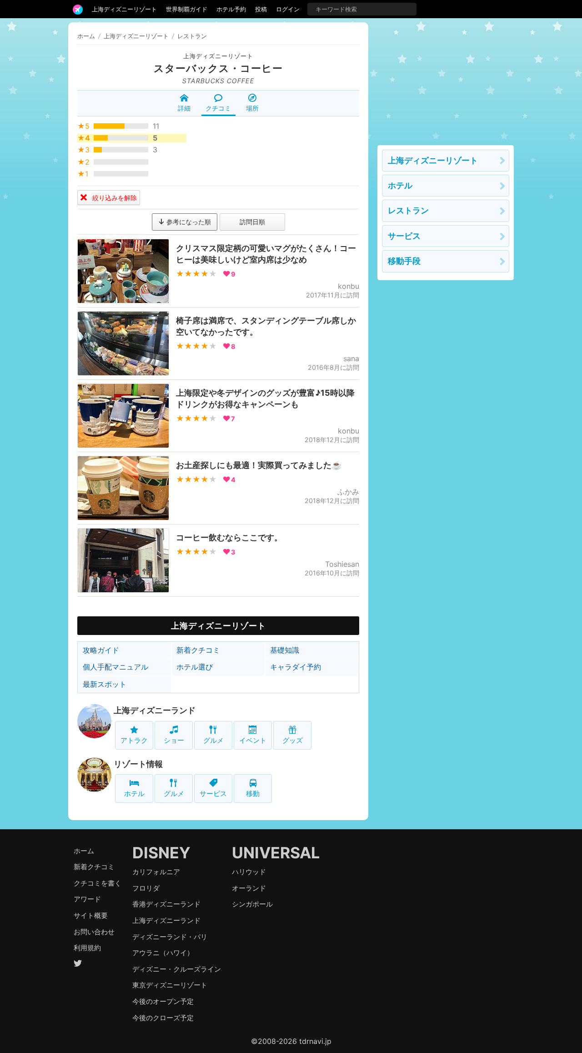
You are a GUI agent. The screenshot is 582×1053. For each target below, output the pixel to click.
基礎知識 (284, 650)
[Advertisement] (445, 79)
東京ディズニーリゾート (169, 985)
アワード (87, 899)
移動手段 (404, 261)
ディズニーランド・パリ (169, 936)
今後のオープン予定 (163, 1001)
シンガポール (252, 904)
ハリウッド (249, 871)
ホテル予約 (231, 9)
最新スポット (104, 684)
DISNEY (161, 852)
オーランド (249, 888)
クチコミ (218, 108)
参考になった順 (188, 222)
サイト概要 (91, 915)
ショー (174, 740)
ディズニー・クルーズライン (176, 969)
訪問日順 (252, 222)
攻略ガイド (101, 650)
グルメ (213, 740)
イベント (252, 740)
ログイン (288, 9)
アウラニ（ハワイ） (163, 952)
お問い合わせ (94, 931)
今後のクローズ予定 (163, 1017)
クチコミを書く (97, 883)
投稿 (261, 9)
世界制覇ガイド (186, 9)
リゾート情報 (138, 764)
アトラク (134, 740)
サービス (213, 793)
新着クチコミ (198, 650)
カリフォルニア (156, 871)
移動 (253, 793)
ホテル (134, 793)
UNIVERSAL (276, 852)
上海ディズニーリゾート (124, 9)
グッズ (292, 740)
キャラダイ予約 (295, 666)
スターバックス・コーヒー (218, 68)
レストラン (408, 210)
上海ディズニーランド (155, 710)
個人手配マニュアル (115, 666)
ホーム (86, 36)
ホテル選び (194, 666)
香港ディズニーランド (166, 904)
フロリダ (146, 888)
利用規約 (87, 947)
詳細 (184, 108)
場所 (252, 108)
